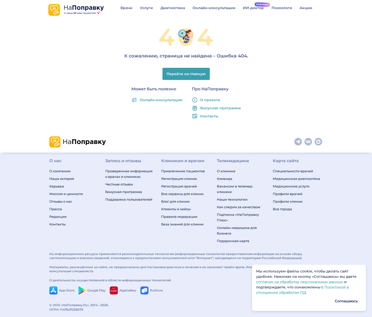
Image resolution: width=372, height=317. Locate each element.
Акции (306, 8)
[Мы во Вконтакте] (308, 142)
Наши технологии (232, 199)
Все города (282, 209)
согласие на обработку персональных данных (300, 282)
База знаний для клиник (182, 224)
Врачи (126, 8)
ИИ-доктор (253, 8)
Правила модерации (179, 217)
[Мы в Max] (319, 142)
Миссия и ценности (66, 194)
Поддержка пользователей (128, 199)
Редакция (58, 217)
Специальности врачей (293, 171)
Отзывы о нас (60, 201)
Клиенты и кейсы (176, 209)
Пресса (55, 209)
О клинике (226, 171)
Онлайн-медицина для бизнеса (237, 230)
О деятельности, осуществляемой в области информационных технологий (110, 280)
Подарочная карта (233, 241)
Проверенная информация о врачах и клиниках (129, 174)
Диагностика (172, 8)
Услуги (146, 8)
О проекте (210, 100)
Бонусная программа (220, 108)
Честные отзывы (119, 184)
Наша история (61, 179)
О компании (60, 171)
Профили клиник (288, 201)
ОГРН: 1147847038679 (66, 309)
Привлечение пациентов (183, 171)
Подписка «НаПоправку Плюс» (238, 217)
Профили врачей (287, 194)
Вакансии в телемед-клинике (235, 189)
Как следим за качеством (238, 207)
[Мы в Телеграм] (298, 142)
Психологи (282, 8)
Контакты (209, 116)
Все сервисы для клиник (182, 194)
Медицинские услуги (291, 186)
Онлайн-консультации (214, 8)
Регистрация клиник (179, 179)
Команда (224, 179)
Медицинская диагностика (296, 179)
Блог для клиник (175, 201)
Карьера (56, 186)
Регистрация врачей (179, 186)
